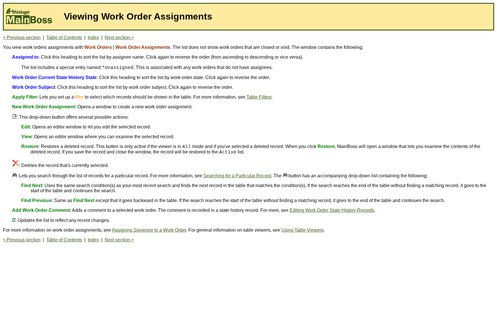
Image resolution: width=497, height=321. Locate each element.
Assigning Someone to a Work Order (149, 230)
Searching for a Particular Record (237, 175)
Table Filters (259, 97)
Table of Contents (64, 37)
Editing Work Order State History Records (332, 210)
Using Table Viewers (302, 230)
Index (93, 37)
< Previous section (22, 37)
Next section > (119, 37)
